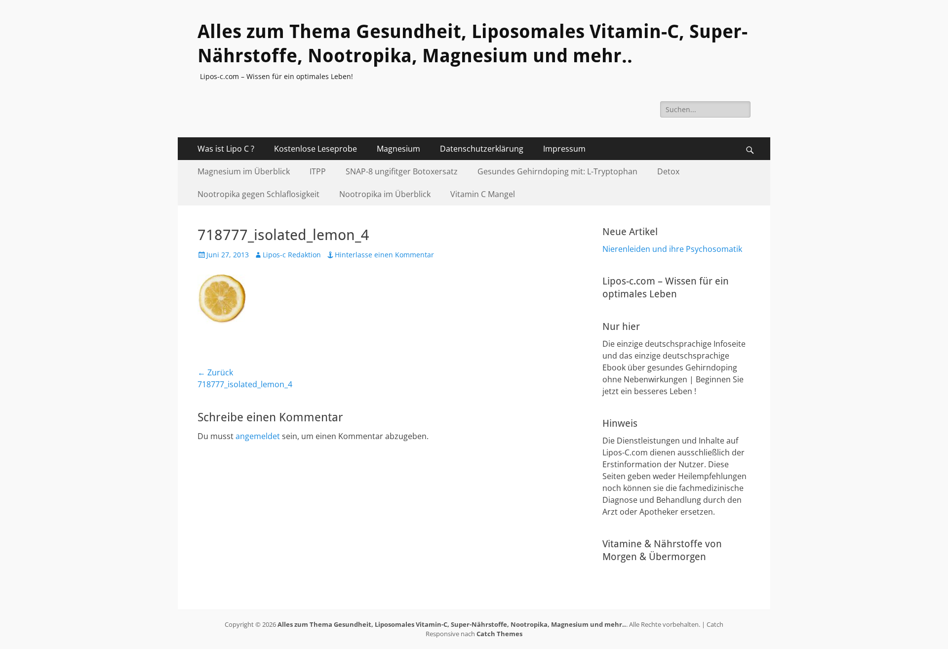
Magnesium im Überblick (244, 171)
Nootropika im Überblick (385, 194)
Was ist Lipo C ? (226, 148)
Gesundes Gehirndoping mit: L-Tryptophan (557, 171)
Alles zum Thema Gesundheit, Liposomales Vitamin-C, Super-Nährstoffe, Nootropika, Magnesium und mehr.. (451, 624)
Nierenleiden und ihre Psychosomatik (672, 248)
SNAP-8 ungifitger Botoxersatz (402, 171)
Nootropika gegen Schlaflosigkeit (258, 194)
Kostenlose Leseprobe (315, 148)
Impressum (564, 148)
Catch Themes (499, 633)
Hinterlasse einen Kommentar (384, 254)
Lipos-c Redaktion (292, 254)
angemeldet (258, 436)
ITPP (318, 171)
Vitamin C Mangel (482, 194)
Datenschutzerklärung (481, 148)
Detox (668, 171)
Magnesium (398, 148)
